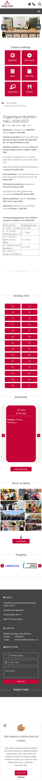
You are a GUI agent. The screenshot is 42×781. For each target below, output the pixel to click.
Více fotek (21, 541)
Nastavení (21, 777)
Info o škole (11, 103)
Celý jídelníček (21, 469)
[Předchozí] (3, 435)
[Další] (38, 435)
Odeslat (21, 681)
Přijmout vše (21, 773)
